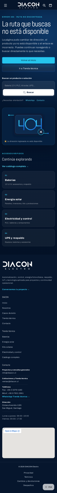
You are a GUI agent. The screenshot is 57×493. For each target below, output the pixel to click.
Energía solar (8, 342)
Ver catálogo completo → (15, 166)
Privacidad (28, 473)
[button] (5, 5)
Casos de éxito (9, 313)
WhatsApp (30, 100)
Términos (28, 477)
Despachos (28, 485)
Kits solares (7, 347)
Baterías (6, 337)
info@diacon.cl (9, 373)
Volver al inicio (28, 60)
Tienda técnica (8, 318)
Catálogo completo (11, 357)
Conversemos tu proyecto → (16, 289)
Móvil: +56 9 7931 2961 (13, 393)
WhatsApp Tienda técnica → (16, 397)
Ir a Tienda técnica (28, 68)
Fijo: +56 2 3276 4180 (12, 390)
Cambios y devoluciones (28, 481)
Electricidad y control (11, 352)
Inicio (4, 303)
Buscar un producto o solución (17, 78)
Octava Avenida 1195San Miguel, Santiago (12, 406)
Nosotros (6, 308)
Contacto (41, 100)
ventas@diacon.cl (10, 381)
